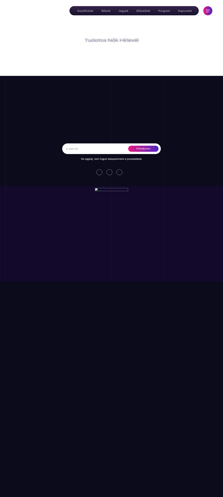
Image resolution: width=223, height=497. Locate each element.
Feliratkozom (143, 148)
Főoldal (83, 49)
